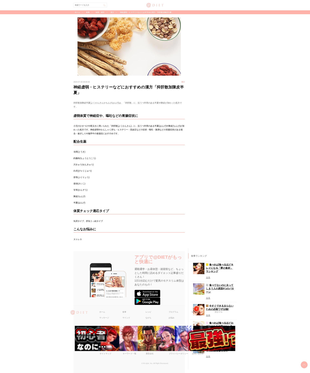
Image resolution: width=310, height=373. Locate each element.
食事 (124, 312)
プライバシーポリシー (178, 353)
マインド (126, 318)
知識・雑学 (100, 12)
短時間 (194, 312)
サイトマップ (105, 353)
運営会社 (150, 353)
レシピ (148, 312)
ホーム (102, 312)
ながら (148, 318)
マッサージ (104, 318)
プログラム (173, 312)
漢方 (112, 12)
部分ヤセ (218, 312)
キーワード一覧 (129, 353)
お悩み (171, 318)
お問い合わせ (198, 353)
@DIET (155, 4)
